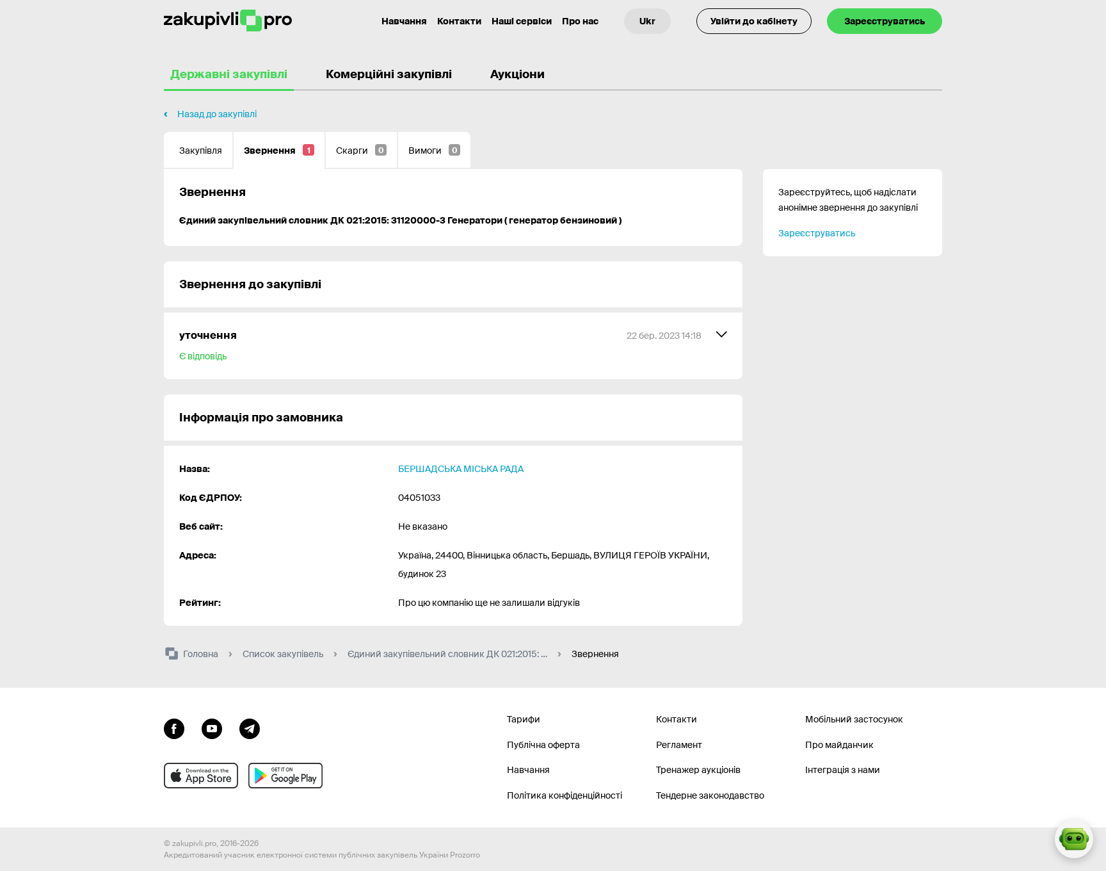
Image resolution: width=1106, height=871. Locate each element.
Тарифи (523, 719)
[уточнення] (453, 346)
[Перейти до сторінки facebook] (174, 727)
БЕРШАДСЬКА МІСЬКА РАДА (461, 469)
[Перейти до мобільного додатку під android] (285, 775)
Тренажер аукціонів (698, 770)
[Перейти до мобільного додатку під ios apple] (201, 775)
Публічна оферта (543, 745)
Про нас (580, 21)
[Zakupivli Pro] (228, 21)
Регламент (679, 745)
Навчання (404, 21)
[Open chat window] (1074, 839)
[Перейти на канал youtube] (212, 727)
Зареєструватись (884, 21)
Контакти (459, 21)
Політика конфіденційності (564, 795)
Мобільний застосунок (854, 719)
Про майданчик (839, 745)
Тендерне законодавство (710, 795)
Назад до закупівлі (217, 114)
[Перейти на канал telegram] (249, 727)
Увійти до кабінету (753, 21)
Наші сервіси (522, 21)
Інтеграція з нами (842, 770)
